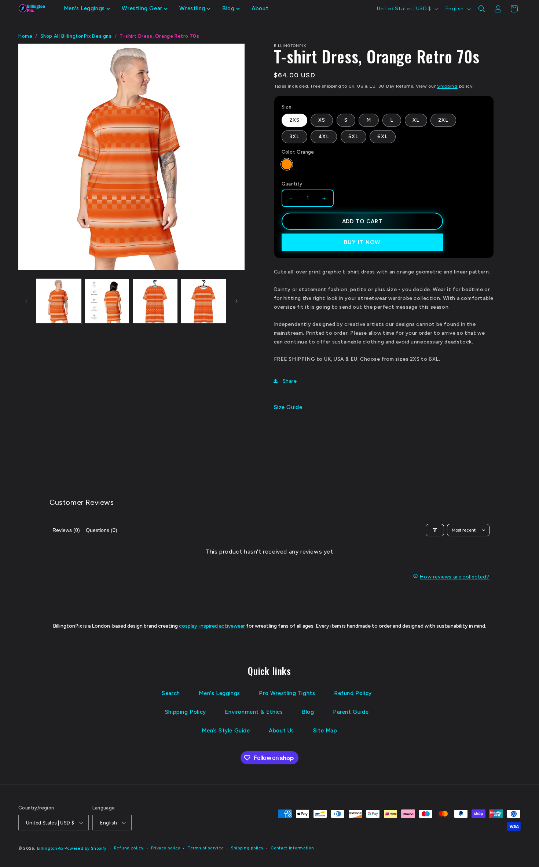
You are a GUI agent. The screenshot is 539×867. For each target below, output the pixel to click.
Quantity (292, 184)
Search (171, 693)
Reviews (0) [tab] (66, 530)
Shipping (447, 86)
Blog (308, 712)
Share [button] (290, 381)
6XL (382, 136)
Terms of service (205, 848)
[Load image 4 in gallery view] (203, 301)
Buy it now (362, 242)
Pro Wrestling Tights (287, 693)
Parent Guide (350, 712)
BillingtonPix (50, 848)
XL (415, 120)
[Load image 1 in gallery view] (58, 301)
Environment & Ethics (254, 712)
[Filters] (435, 530)
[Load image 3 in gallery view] (155, 301)
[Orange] (287, 164)
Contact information (292, 848)
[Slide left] (26, 301)
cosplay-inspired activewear (212, 626)
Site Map (325, 730)
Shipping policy (247, 848)
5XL (353, 136)
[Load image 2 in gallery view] (107, 301)
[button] (87, 9)
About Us (281, 730)
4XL (323, 136)
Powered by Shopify (86, 848)
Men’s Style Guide (226, 730)
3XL (294, 136)
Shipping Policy (185, 712)
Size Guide (288, 407)
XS (321, 120)
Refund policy (129, 848)
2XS (294, 120)
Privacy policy (165, 848)
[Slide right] (236, 301)
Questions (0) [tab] (101, 530)
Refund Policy (353, 693)
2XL (443, 120)
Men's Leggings (219, 693)
